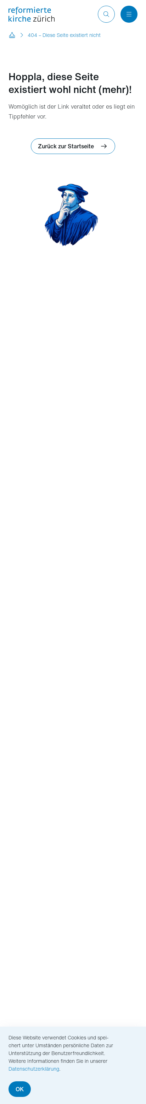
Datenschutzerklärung (34, 1068)
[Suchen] (106, 14)
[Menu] (128, 14)
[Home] (12, 35)
